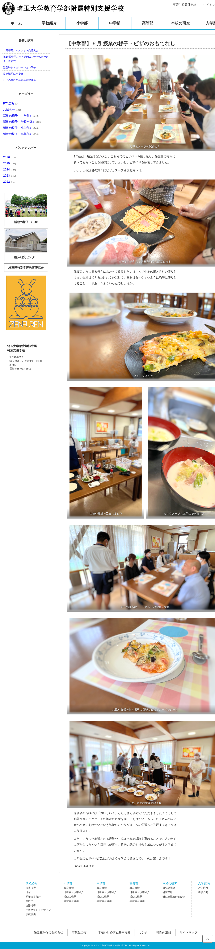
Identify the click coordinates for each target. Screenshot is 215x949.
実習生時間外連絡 (184, 4)
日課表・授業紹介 (74, 892)
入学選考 (203, 887)
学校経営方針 (33, 896)
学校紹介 (31, 883)
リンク (143, 932)
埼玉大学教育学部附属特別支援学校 (70, 8)
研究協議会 (169, 887)
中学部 (101, 883)
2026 (9, 157)
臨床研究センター (26, 257)
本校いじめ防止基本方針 (114, 932)
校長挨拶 (31, 887)
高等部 (134, 883)
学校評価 (31, 914)
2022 (8, 181)
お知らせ (12, 109)
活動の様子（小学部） (20, 127)
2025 (9, 163)
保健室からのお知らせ (48, 932)
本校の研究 (170, 883)
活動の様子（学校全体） (22, 121)
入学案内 (204, 883)
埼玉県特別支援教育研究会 (26, 267)
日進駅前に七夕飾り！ (15, 73)
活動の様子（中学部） (20, 115)
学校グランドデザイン (38, 909)
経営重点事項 (71, 901)
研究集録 (168, 892)
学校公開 (203, 892)
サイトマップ (188, 932)
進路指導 (31, 905)
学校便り (31, 901)
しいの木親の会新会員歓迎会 (19, 80)
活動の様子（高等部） (20, 134)
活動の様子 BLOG (26, 222)
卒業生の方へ (80, 932)
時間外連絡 (163, 932)
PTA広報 (11, 103)
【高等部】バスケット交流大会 (20, 50)
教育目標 (69, 887)
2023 (9, 175)
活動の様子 (70, 896)
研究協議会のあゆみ (174, 896)
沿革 (28, 892)
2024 (9, 169)
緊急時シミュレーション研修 (19, 67)
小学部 (68, 883)
